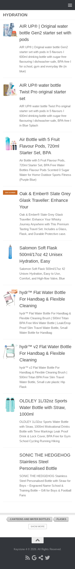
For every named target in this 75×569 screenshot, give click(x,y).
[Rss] (27, 557)
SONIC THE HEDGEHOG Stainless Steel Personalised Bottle (44, 462)
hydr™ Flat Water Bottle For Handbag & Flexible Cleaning (42, 299)
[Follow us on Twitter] (47, 557)
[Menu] (70, 5)
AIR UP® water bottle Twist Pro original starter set (42, 92)
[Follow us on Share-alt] (40, 557)
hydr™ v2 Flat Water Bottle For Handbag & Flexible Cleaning (45, 353)
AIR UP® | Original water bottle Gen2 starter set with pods (45, 33)
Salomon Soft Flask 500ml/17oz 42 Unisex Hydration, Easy (40, 254)
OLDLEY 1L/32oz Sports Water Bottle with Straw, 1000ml (43, 407)
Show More (38, 526)
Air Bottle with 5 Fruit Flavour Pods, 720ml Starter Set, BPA (39, 146)
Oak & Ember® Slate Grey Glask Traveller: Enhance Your (45, 200)
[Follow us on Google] (34, 557)
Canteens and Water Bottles (30, 519)
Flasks (61, 519)
